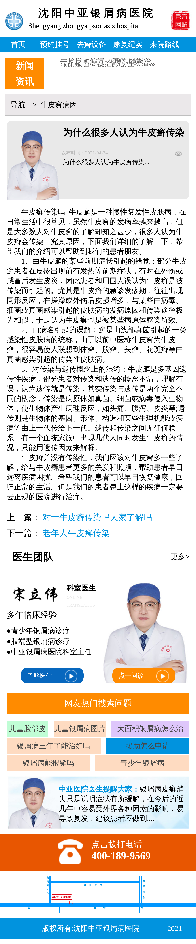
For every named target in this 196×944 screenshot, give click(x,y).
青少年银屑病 (142, 763)
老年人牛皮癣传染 (76, 533)
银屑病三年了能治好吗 (53, 746)
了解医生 (39, 675)
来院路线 (164, 44)
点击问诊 (131, 675)
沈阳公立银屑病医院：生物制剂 (111, 65)
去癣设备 (91, 44)
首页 (18, 44)
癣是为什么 (78, 62)
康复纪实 (128, 44)
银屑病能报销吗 (48, 763)
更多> (180, 556)
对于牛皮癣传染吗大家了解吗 (97, 517)
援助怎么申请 (148, 746)
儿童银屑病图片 (80, 728)
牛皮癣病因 (58, 105)
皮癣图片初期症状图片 (97, 58)
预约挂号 (55, 44)
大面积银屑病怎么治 (150, 728)
